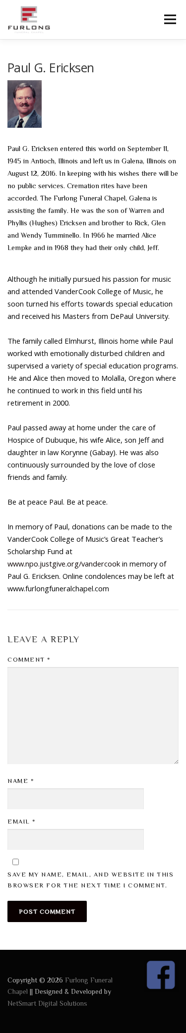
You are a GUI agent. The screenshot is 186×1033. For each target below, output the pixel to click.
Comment (29, 659)
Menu (169, 19)
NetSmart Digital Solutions (47, 1003)
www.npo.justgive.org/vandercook (63, 563)
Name (20, 780)
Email (21, 821)
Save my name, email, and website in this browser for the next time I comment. (90, 880)
